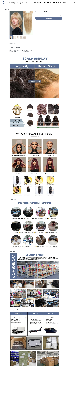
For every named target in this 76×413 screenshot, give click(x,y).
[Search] (74, 2)
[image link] (3, 2)
